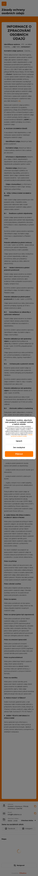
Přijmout (19, 454)
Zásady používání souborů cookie (22, 435)
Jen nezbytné (19, 447)
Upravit (19, 441)
